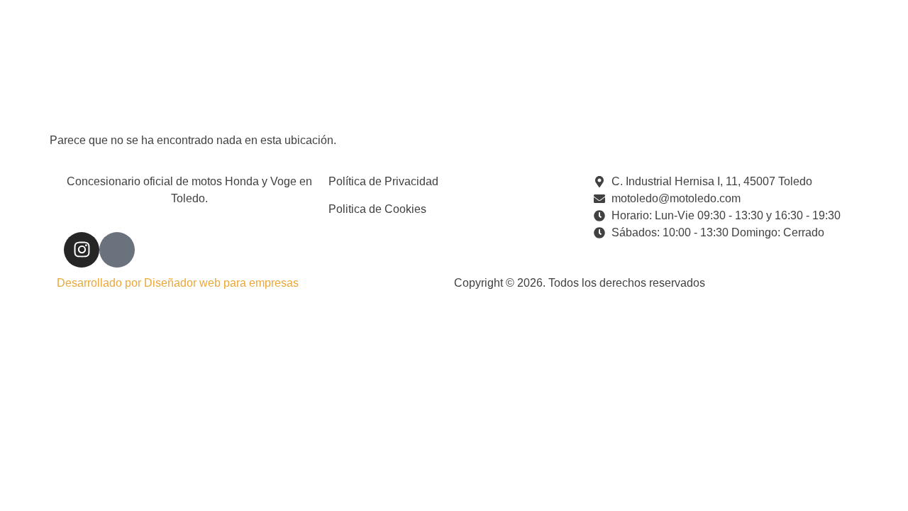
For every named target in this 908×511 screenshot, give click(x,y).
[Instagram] (81, 250)
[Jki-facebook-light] (117, 250)
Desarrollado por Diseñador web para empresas (178, 283)
